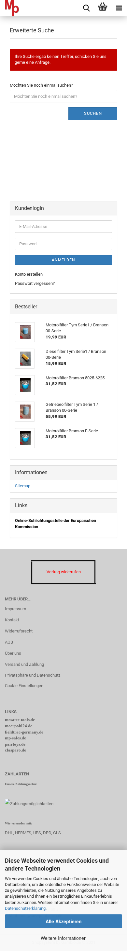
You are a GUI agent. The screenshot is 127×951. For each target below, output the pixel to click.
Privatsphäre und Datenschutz (32, 675)
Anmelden (63, 260)
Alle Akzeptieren (64, 921)
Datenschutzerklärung (25, 908)
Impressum (15, 608)
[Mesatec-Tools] (9, 8)
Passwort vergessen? (35, 283)
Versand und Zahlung (24, 664)
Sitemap (22, 485)
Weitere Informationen (64, 938)
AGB (9, 642)
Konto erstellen (29, 274)
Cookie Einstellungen (24, 685)
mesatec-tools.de (20, 719)
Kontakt (12, 619)
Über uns (13, 653)
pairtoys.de (15, 744)
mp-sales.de (15, 737)
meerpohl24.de (18, 725)
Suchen (93, 113)
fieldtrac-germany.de (24, 732)
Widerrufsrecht (19, 631)
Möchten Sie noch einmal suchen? (41, 85)
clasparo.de (15, 750)
